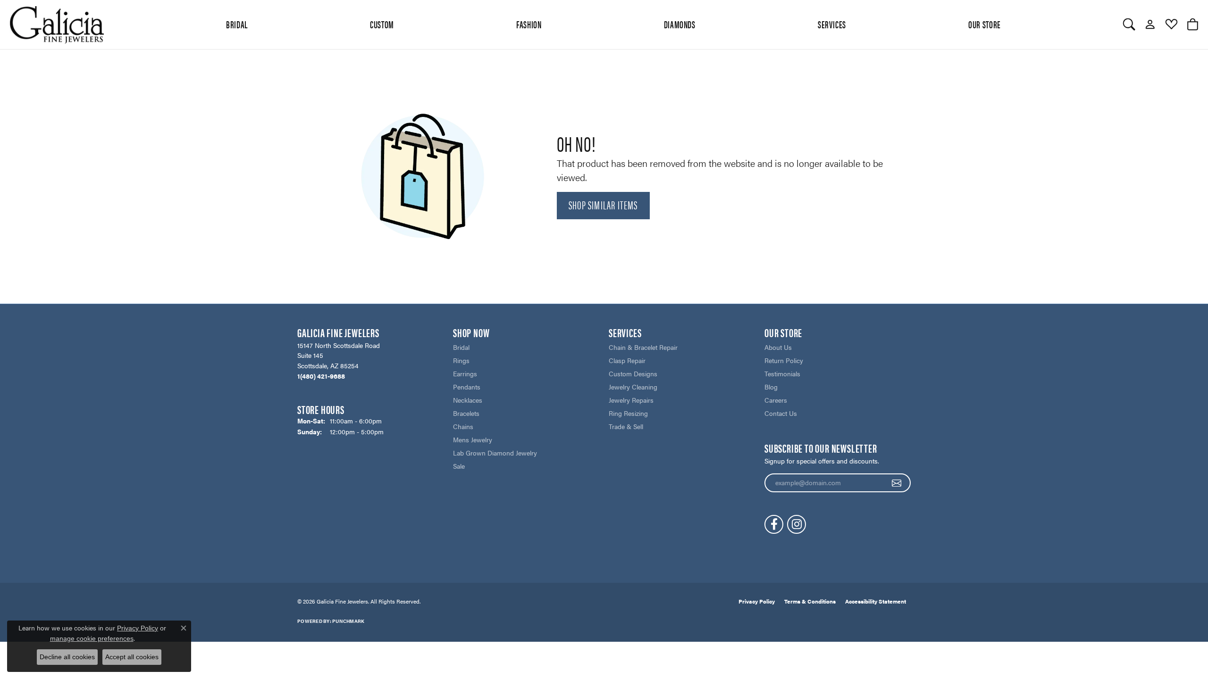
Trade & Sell (626, 426)
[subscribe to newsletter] (897, 482)
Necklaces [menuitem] (467, 400)
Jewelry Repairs (631, 400)
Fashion (528, 24)
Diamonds (680, 24)
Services (832, 24)
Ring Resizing (628, 413)
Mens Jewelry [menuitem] (472, 439)
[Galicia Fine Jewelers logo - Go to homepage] (57, 24)
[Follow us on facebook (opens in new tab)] (773, 524)
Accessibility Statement (875, 601)
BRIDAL (237, 24)
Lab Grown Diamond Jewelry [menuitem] (495, 452)
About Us (778, 347)
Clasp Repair (627, 360)
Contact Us (780, 413)
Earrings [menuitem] (465, 373)
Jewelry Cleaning (633, 386)
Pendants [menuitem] (466, 386)
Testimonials (782, 373)
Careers (775, 400)
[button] (1129, 24)
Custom (382, 24)
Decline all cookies (67, 657)
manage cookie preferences (92, 638)
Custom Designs (633, 373)
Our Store (984, 24)
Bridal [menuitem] (461, 347)
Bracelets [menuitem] (466, 413)
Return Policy (783, 360)
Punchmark (348, 621)
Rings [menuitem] (461, 360)
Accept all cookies (132, 657)
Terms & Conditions (810, 601)
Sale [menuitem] (459, 466)
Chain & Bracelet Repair (643, 347)
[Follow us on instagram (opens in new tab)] (796, 524)
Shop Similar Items (603, 205)
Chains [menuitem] (463, 426)
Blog (771, 386)
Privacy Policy (756, 601)
